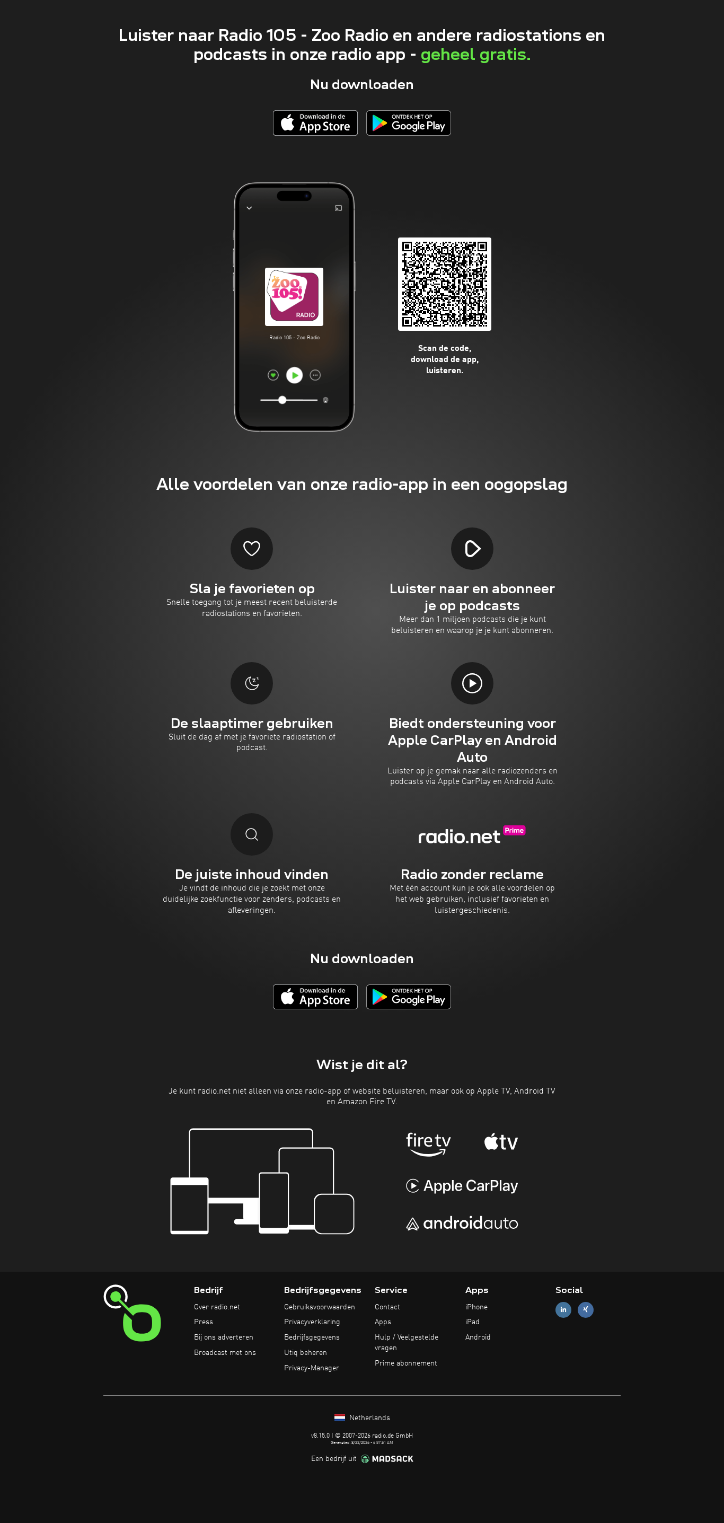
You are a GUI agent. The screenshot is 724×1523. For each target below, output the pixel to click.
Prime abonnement (406, 1363)
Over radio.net (217, 1307)
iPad (472, 1322)
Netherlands (368, 1418)
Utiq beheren (305, 1353)
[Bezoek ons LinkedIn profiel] (563, 1309)
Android (478, 1337)
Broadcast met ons (225, 1353)
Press (203, 1322)
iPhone (476, 1307)
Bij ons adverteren (223, 1337)
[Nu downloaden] (315, 122)
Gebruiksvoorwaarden (319, 1307)
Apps (383, 1322)
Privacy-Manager (311, 1368)
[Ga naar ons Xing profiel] (585, 1309)
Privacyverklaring (312, 1322)
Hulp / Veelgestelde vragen (406, 1343)
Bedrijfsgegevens (312, 1337)
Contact (387, 1307)
